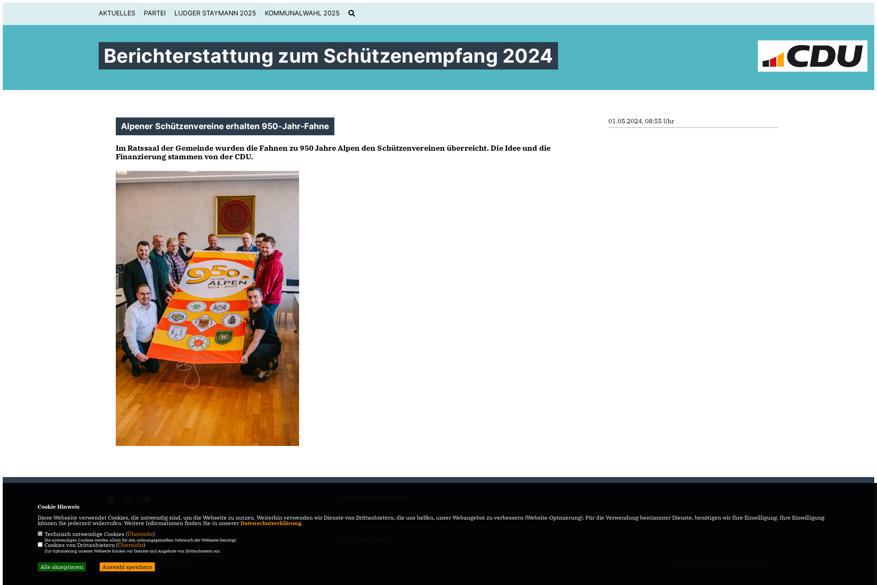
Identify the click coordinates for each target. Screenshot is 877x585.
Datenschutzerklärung (270, 523)
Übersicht (140, 534)
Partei (155, 13)
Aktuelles (117, 13)
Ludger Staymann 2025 (215, 13)
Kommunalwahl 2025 (302, 13)
